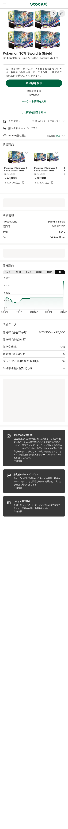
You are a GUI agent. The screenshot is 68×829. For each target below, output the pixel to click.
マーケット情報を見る (34, 101)
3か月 (18, 272)
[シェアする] (61, 13)
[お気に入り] (53, 13)
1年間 (49, 272)
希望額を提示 (34, 83)
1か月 (8, 272)
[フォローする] (26, 152)
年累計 (39, 272)
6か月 (29, 272)
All (60, 272)
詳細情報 (38, 460)
